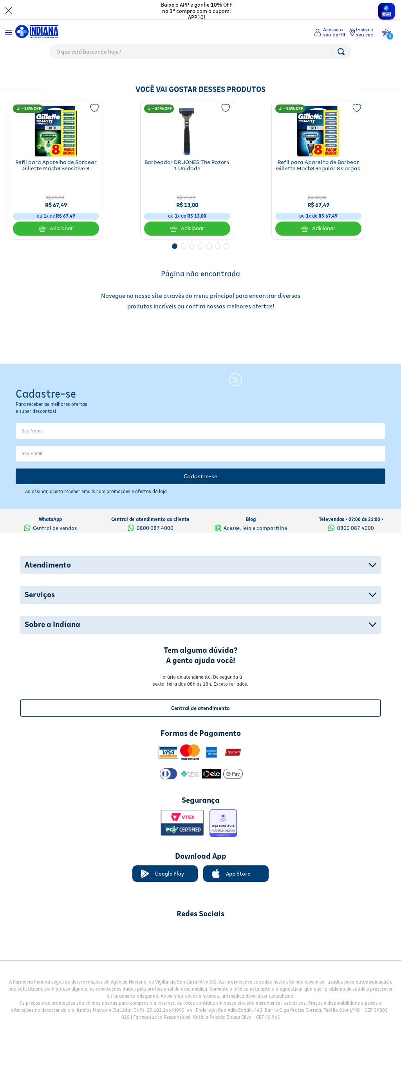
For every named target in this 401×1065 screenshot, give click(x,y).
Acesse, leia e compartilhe (255, 518)
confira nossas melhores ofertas (229, 306)
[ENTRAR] (329, 32)
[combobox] (200, 53)
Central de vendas (55, 518)
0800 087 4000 (155, 518)
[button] (174, 246)
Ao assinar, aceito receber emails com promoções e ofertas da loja (96, 482)
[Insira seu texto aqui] (159, 922)
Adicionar (61, 228)
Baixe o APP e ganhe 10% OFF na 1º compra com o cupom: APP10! (196, 11)
